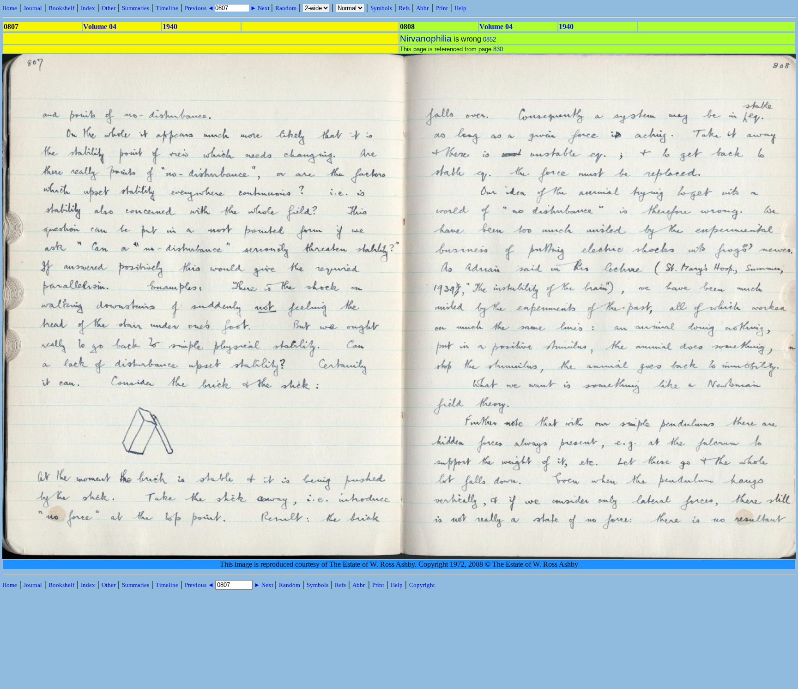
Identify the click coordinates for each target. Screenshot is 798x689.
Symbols (381, 8)
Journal (33, 8)
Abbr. (422, 8)
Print (442, 8)
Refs (404, 8)
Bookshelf (61, 8)
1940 (170, 26)
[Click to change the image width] (400, 371)
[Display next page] (757, 557)
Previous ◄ (200, 8)
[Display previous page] (42, 557)
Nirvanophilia (426, 38)
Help (460, 8)
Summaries (135, 8)
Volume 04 (99, 26)
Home (9, 8)
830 (498, 49)
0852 (489, 39)
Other (108, 8)
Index (88, 8)
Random (285, 8)
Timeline (167, 8)
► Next (260, 8)
